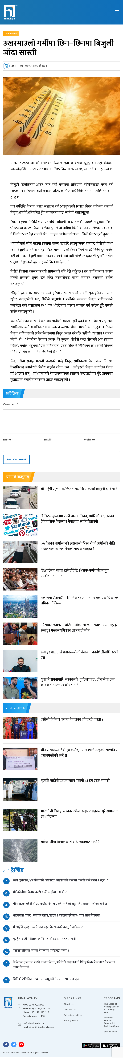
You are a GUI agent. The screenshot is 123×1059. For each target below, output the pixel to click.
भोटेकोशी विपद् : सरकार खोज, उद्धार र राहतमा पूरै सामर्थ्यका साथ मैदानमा (56, 915)
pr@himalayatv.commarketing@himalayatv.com (38, 1025)
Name (8, 439)
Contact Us (70, 1009)
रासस (13, 66)
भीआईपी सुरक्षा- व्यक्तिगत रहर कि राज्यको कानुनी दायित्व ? (48, 927)
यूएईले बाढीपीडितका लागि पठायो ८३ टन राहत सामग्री (44, 939)
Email (48, 439)
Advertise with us (73, 1015)
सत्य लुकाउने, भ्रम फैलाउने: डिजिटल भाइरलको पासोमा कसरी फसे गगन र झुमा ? (60, 880)
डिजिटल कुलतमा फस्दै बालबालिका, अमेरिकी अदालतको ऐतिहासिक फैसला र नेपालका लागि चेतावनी (64, 964)
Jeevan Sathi (110, 1031)
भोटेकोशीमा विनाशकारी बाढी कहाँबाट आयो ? (40, 892)
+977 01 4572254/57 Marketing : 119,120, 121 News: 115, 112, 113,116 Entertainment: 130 (36, 1010)
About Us (69, 1004)
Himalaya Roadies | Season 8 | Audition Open (111, 1022)
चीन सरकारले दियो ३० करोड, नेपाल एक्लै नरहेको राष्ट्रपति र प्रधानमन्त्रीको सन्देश (60, 904)
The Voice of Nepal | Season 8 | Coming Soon (111, 1008)
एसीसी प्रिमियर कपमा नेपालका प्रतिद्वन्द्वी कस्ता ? (41, 950)
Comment (10, 404)
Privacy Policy (71, 1020)
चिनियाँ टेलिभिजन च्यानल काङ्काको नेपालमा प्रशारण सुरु (46, 979)
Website (89, 439)
